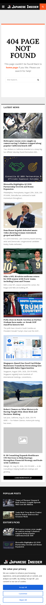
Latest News (11, 107)
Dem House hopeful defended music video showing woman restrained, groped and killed (20, 232)
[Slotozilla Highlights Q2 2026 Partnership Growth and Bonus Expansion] (23, 169)
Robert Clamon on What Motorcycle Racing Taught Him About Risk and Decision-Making (21, 411)
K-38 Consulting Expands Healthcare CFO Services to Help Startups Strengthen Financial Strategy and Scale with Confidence (23, 459)
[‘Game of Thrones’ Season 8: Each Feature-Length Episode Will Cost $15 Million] (8, 503)
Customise (23, 594)
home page (12, 67)
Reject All (23, 600)
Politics (7, 115)
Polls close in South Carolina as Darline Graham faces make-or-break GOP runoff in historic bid (22, 322)
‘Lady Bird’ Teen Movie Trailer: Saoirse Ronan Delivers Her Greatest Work (28, 514)
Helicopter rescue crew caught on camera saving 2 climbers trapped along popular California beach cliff (22, 143)
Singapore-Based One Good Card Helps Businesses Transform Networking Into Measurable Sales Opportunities (23, 365)
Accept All (23, 587)
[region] (23, 585)
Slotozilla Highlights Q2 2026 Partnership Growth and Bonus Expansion (18, 186)
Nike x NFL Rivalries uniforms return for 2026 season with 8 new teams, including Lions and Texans (21, 278)
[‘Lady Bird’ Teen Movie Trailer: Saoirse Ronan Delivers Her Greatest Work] (8, 515)
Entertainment (9, 204)
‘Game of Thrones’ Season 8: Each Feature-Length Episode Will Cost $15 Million (27, 502)
